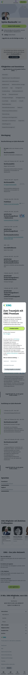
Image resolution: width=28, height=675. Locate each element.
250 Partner (16, 339)
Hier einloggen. (7, 334)
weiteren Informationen (12, 353)
